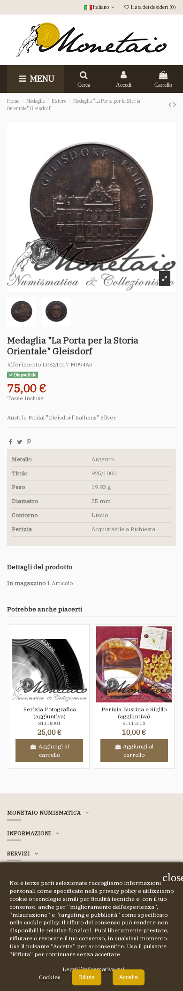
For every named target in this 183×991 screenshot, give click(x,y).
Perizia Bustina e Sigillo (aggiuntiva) (134, 712)
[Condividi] (10, 441)
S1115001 (49, 723)
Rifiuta (86, 977)
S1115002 (133, 723)
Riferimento (24, 364)
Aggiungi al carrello (53, 750)
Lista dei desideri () (153, 7)
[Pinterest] (29, 441)
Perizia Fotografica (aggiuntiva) (49, 712)
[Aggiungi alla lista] (44, 699)
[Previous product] (170, 104)
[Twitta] (19, 441)
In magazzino (26, 583)
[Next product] (174, 104)
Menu (41, 78)
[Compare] (55, 699)
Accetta (128, 977)
